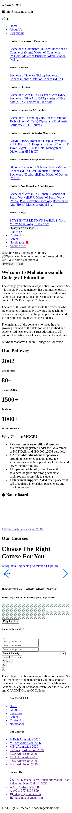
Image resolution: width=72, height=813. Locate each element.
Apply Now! (18, 246)
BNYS (14, 220)
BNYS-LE (26, 220)
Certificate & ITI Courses (26, 125)
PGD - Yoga (41, 224)
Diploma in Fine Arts (38, 102)
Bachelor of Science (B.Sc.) (27, 75)
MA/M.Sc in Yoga (21, 224)
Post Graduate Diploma (45, 171)
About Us (16, 29)
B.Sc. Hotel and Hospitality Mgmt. (44, 140)
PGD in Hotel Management (45, 148)
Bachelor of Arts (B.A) (24, 94)
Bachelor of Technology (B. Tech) (31, 117)
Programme (17, 33)
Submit (7, 661)
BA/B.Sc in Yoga (55, 220)
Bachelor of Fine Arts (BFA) (28, 98)
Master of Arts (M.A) (52, 94)
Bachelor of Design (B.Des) (27, 174)
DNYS (38, 220)
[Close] (3, 638)
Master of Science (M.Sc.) (46, 79)
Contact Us (17, 235)
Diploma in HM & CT (24, 151)
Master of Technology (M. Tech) (38, 119)
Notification (17, 242)
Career (14, 239)
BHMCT (15, 140)
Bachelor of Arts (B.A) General (29, 194)
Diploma (15, 167)
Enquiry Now (10, 621)
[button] (65, 573)
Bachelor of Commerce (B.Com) (31, 49)
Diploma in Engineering (54, 121)
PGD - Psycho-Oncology (36, 201)
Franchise (16, 231)
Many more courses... (24, 227)
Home (13, 26)
